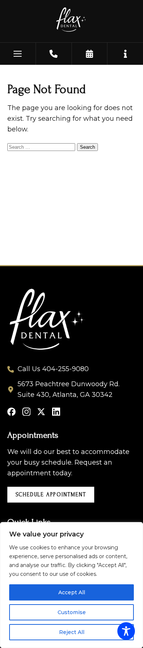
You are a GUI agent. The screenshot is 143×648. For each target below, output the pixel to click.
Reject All (71, 632)
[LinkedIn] (56, 412)
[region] (71, 585)
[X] (41, 412)
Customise (72, 612)
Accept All (71, 592)
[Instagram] (26, 412)
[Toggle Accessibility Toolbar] (126, 631)
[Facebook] (11, 412)
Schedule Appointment (51, 495)
